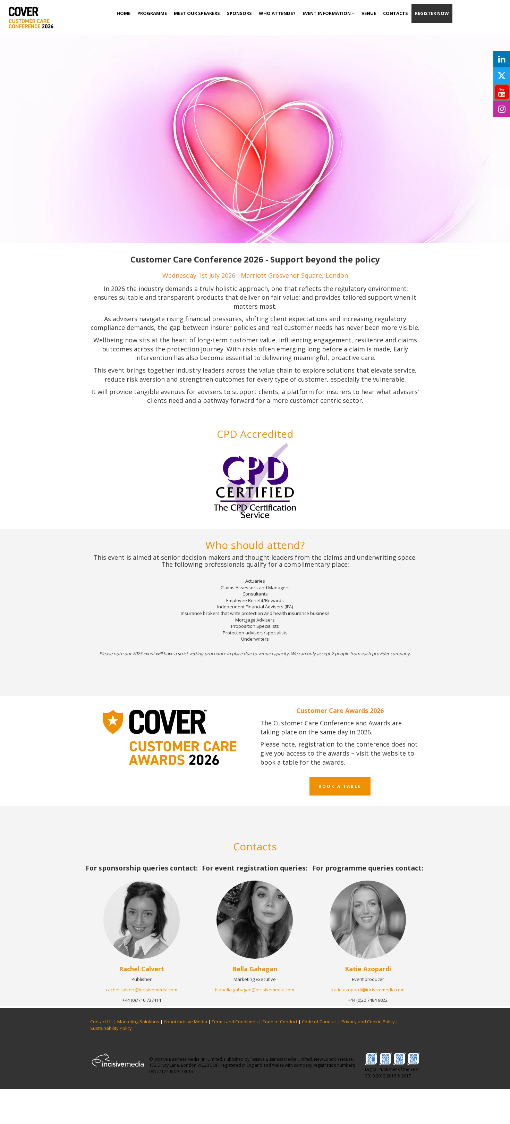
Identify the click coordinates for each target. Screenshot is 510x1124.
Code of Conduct (279, 1021)
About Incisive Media (185, 1021)
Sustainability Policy (111, 1028)
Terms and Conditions (235, 1021)
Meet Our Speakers (197, 13)
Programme (152, 13)
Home (123, 13)
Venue (369, 13)
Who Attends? (277, 13)
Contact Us (101, 1021)
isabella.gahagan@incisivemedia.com (254, 989)
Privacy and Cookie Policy (368, 1021)
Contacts (395, 13)
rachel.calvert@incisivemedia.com (141, 989)
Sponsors (239, 13)
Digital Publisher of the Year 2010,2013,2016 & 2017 (392, 1072)
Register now (432, 13)
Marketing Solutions (138, 1021)
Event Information (327, 13)
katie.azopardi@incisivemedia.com (368, 989)
